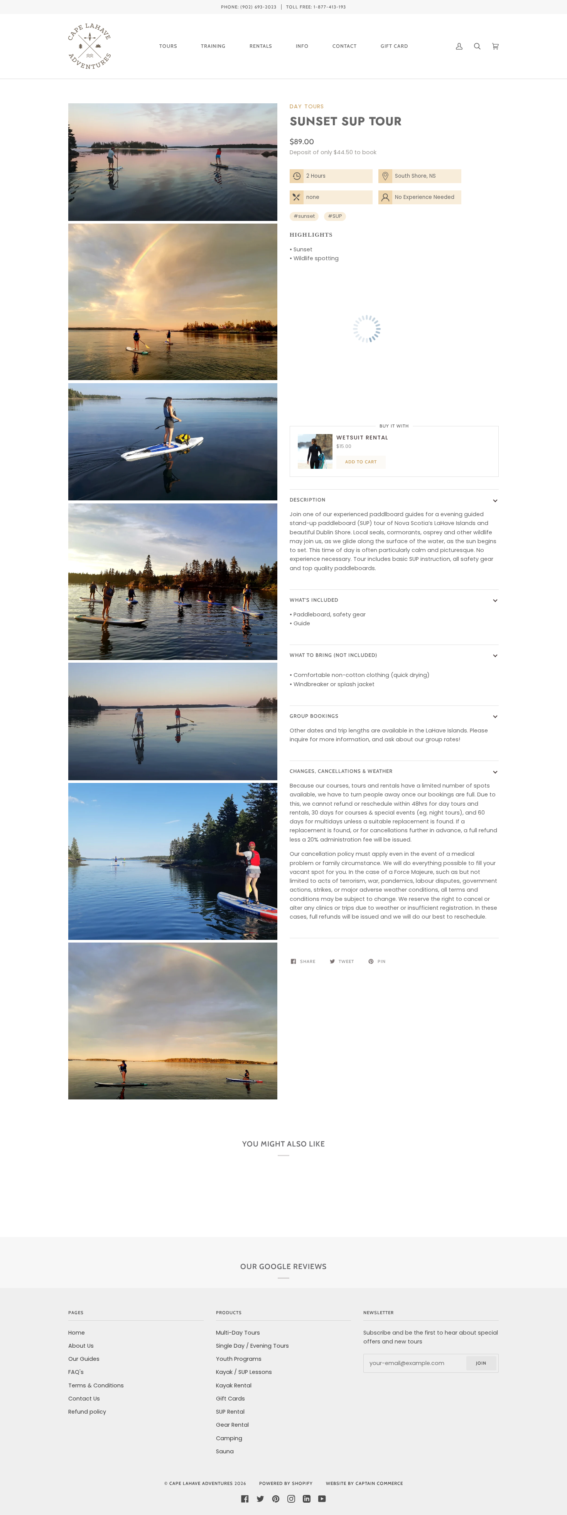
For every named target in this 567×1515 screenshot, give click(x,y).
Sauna (225, 1451)
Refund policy (87, 1412)
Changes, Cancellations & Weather (341, 771)
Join (481, 1363)
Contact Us (84, 1398)
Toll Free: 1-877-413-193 (316, 7)
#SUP (335, 216)
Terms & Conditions (96, 1385)
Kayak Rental (233, 1385)
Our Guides (84, 1359)
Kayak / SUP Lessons (244, 1372)
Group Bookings (314, 716)
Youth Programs (239, 1359)
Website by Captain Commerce (364, 1483)
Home (76, 1333)
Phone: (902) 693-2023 (249, 7)
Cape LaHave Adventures (201, 1483)
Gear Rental (232, 1425)
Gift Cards (230, 1398)
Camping (229, 1438)
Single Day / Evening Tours (252, 1346)
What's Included (314, 600)
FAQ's (76, 1372)
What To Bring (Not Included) (333, 655)
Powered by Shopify (286, 1483)
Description (308, 500)
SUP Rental (230, 1412)
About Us (81, 1346)
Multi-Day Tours (238, 1333)
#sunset (304, 216)
